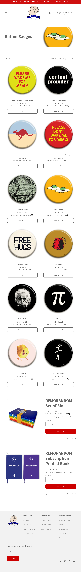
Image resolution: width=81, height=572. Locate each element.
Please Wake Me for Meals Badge (22, 100)
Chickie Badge (22, 373)
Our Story (26, 520)
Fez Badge (58, 264)
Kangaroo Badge (22, 155)
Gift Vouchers (63, 529)
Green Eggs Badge (58, 209)
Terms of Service (46, 529)
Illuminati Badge (22, 209)
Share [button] (50, 439)
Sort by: (53, 58)
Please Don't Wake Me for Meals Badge (58, 155)
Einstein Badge (22, 319)
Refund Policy (46, 524)
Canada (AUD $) (67, 13)
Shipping (56, 417)
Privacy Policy (46, 520)
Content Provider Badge (58, 100)
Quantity (48, 420)
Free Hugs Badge (22, 264)
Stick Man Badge (58, 373)
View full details (69, 438)
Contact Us (63, 538)
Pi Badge (58, 319)
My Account (63, 533)
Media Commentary (29, 529)
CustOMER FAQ (64, 520)
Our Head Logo (28, 533)
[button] (6, 13)
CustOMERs (27, 524)
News (61, 524)
